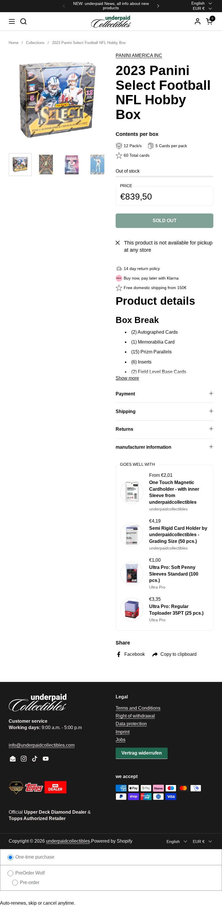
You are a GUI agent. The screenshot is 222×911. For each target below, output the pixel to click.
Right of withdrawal (135, 715)
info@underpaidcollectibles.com (42, 745)
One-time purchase (34, 857)
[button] (23, 21)
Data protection (131, 723)
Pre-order (29, 882)
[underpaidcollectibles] (111, 21)
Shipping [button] (126, 411)
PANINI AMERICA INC (139, 55)
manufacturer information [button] (143, 447)
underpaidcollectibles (68, 841)
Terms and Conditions (138, 708)
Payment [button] (125, 393)
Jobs (120, 739)
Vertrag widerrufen (141, 753)
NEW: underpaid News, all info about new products (111, 5)
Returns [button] (124, 429)
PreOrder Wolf (29, 872)
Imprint (123, 731)
